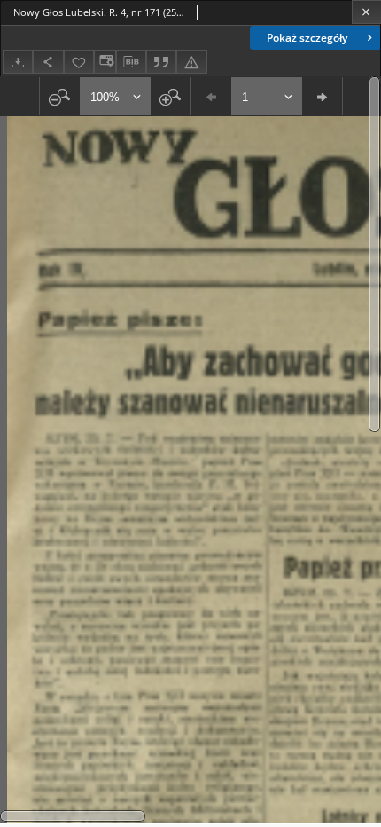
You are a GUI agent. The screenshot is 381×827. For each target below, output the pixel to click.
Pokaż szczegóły (307, 37)
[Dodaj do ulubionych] (79, 62)
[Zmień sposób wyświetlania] (104, 62)
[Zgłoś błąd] (191, 62)
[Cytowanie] (161, 62)
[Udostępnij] (48, 62)
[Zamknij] (366, 12)
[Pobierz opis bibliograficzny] (131, 62)
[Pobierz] (18, 62)
